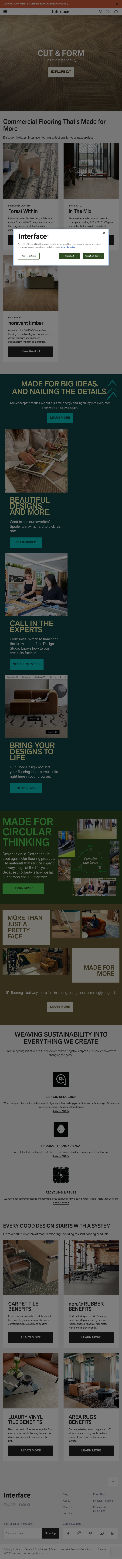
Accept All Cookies (93, 256)
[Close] (104, 233)
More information (68, 247)
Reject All (69, 256)
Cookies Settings (28, 256)
